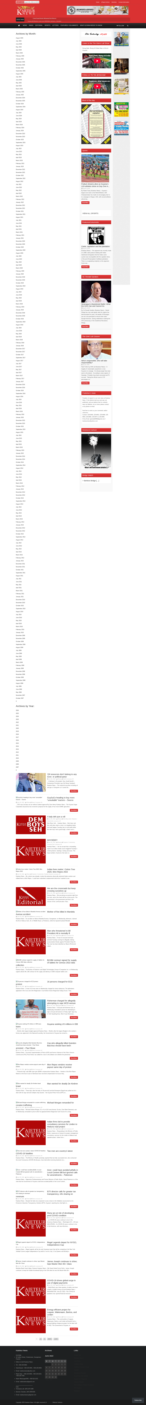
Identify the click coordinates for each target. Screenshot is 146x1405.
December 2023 (20, 133)
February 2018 (20, 342)
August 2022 (19, 181)
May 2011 (18, 584)
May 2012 (19, 549)
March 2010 (19, 626)
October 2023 (20, 139)
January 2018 (20, 345)
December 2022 (20, 169)
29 (52, 1377)
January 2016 (20, 417)
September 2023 (20, 142)
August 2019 (19, 289)
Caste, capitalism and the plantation (95, 246)
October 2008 (20, 677)
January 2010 (20, 632)
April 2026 (19, 50)
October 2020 (20, 247)
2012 (17, 752)
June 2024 (19, 115)
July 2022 (18, 184)
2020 (17, 728)
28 (49, 1377)
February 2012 (20, 558)
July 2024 (18, 112)
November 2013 (20, 495)
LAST (56, 1339)
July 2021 (18, 220)
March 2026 (19, 53)
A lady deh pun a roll (56, 817)
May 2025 (19, 83)
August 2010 (19, 611)
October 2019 (20, 283)
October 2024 (20, 103)
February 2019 (20, 307)
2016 (17, 740)
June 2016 (19, 402)
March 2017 (19, 375)
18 (62, 1370)
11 (62, 1367)
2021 (17, 725)
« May (47, 1380)
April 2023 (19, 157)
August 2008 (19, 683)
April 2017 (19, 372)
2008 (17, 764)
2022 (17, 722)
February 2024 (20, 127)
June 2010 (19, 617)
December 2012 (20, 528)
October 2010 (20, 605)
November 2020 (20, 244)
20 (46, 1374)
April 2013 (19, 516)
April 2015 (19, 444)
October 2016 (20, 390)
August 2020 (19, 253)
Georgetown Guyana (80, 1373)
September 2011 (20, 572)
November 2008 (20, 674)
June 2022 (19, 187)
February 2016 (20, 414)
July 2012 (18, 543)
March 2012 (19, 555)
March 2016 (19, 411)
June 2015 (19, 438)
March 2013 (19, 519)
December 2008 (20, 671)
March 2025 (19, 89)
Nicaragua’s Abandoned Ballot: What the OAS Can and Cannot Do (95, 305)
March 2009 (19, 662)
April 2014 (19, 480)
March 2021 (19, 232)
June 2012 (19, 546)
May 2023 (19, 154)
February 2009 (20, 665)
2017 (17, 737)
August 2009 (19, 647)
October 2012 (20, 534)
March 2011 (19, 590)
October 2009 (20, 641)
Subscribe (138, 1400)
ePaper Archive (105, 2)
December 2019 (20, 277)
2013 (17, 749)
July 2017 (18, 363)
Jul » (51, 1380)
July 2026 (18, 41)
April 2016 (19, 408)
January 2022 (20, 202)
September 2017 (20, 357)
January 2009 (20, 668)
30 (55, 1377)
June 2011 (19, 581)
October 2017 (20, 354)
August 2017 (19, 360)
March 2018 (19, 339)
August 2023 (19, 145)
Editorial (65, 893)
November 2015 (20, 423)
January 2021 (20, 238)
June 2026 (19, 44)
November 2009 (20, 638)
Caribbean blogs (78, 1364)
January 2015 (20, 453)
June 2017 (19, 366)
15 (52, 1370)
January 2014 (20, 489)
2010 (17, 758)
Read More (74, 791)
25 (62, 1374)
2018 (17, 734)
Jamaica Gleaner (79, 1382)
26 (65, 1374)
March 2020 (19, 268)
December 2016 (20, 384)
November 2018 (20, 316)
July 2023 (18, 148)
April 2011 (19, 587)
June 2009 (19, 653)
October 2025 (20, 68)
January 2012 (20, 561)
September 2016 (20, 393)
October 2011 (20, 570)
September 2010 (20, 608)
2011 (17, 755)
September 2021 (20, 214)
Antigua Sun (77, 1355)
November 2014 (20, 459)
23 (55, 1374)
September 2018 (20, 322)
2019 (17, 731)
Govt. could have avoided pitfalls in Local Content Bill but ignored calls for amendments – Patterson (62, 1172)
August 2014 (19, 468)
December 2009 (20, 635)
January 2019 (20, 310)
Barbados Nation (78, 1358)
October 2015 (20, 426)
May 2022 (19, 190)
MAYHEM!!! (52, 840)
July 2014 (18, 471)
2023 (17, 719)
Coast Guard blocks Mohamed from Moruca (44, 18)
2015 (17, 743)
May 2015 (19, 441)
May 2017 (19, 369)
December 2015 (20, 420)
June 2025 (19, 80)
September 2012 (20, 537)
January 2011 (20, 596)
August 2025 (19, 74)
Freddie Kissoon (48, 874)
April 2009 (19, 659)
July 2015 (18, 435)
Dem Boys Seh (67, 819)
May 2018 (19, 333)
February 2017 (20, 378)
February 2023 (20, 163)
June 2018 (19, 331)
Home (97, 2)
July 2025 (18, 77)
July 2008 (18, 686)
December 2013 (20, 492)
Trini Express (78, 1388)
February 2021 (20, 235)
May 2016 (19, 405)
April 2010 (19, 623)
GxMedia (49, 1402)
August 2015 (19, 432)
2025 (17, 713)
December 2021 (20, 205)
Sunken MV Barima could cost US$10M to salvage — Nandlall (44, 21)
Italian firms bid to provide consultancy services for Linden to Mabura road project (62, 1124)
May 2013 (19, 513)
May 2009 (19, 656)
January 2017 (20, 381)
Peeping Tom (50, 844)
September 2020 (20, 250)
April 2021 (19, 229)
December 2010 (20, 599)
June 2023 (19, 151)
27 (46, 1377)
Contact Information (124, 2)
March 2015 (19, 447)
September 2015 (20, 429)
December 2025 (20, 62)
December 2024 (20, 97)
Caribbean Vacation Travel (81, 1367)
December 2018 (20, 313)
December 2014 (20, 456)
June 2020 (19, 259)
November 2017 (20, 351)
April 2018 (19, 336)
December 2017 (20, 348)
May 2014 (19, 477)
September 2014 (20, 465)
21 (49, 1374)
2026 (17, 710)
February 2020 (20, 271)
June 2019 (19, 295)
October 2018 (20, 319)
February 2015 (20, 450)
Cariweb (76, 1370)
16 (55, 1370)
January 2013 (20, 525)
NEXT (49, 1339)
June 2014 (19, 474)
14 (49, 1370)
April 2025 (19, 86)
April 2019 (19, 301)
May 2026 (19, 47)
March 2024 (19, 124)
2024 (17, 716)
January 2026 (20, 59)
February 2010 (20, 629)
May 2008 (19, 692)
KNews (59, 779)
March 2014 (19, 483)
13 (46, 1370)
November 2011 (20, 567)
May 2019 (19, 298)
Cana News (77, 1361)
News (64, 779)
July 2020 (18, 256)
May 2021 (19, 226)
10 (58, 1367)
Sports (33, 1247)
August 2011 (19, 575)
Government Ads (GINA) (81, 1376)
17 (58, 1370)
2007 (17, 767)
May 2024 (19, 118)
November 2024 (20, 100)
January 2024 (20, 130)
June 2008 (19, 689)
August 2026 (19, 38)
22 (52, 1374)
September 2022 (20, 178)
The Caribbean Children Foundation (84, 1385)
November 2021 (20, 208)
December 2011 (20, 564)
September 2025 (20, 71)
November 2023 (20, 136)
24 (58, 1374)
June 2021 (19, 223)
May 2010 (19, 620)
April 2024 (19, 121)
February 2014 (20, 486)
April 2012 (19, 552)
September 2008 (20, 680)
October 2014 (20, 462)
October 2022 (20, 175)
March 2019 (19, 304)
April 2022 (19, 193)
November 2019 (20, 280)
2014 (17, 746)
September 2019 (20, 286)
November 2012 (20, 531)
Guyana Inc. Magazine (80, 1379)
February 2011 (20, 593)
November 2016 (20, 387)
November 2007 (20, 695)
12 (65, 1367)
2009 (17, 761)
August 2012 (19, 540)
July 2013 (18, 507)
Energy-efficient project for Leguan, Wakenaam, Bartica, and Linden (62, 1312)
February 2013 (20, 522)
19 (65, 1370)
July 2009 (18, 650)
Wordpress (77, 1391)
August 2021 (19, 217)
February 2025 (20, 92)
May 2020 (19, 262)
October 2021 (20, 211)
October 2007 (20, 698)
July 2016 (18, 399)
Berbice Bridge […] (91, 481)
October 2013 (20, 498)
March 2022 (19, 196)
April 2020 (19, 265)
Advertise (114, 2)
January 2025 (20, 94)
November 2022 (20, 172)
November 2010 (20, 602)
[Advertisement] (121, 177)
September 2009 (20, 644)
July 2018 (18, 328)
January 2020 (20, 274)
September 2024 (20, 106)
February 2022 (20, 199)
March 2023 (19, 160)
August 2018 (19, 325)
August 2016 (19, 396)
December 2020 (20, 241)
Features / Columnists (69, 842)
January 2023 (20, 166)
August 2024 (19, 109)
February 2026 (20, 56)
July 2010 (18, 614)
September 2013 (20, 501)
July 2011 (18, 578)
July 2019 (18, 292)
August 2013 (19, 504)
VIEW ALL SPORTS (90, 213)
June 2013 (19, 510)
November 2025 (20, 65)
